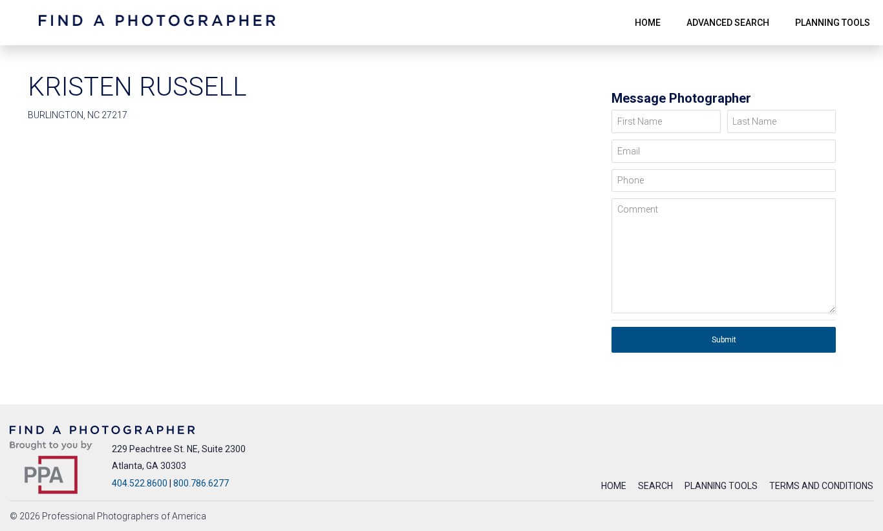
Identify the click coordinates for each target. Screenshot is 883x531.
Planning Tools (721, 486)
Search (655, 486)
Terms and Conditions (821, 486)
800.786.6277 (201, 483)
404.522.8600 (139, 483)
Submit (724, 339)
